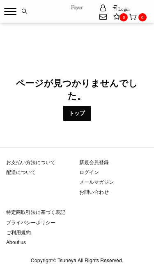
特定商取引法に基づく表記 (35, 211)
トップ (77, 113)
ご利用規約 (18, 231)
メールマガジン (96, 181)
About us (16, 241)
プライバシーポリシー (30, 222)
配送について (21, 171)
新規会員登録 (94, 161)
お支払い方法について (30, 161)
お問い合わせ (94, 191)
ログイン (89, 171)
